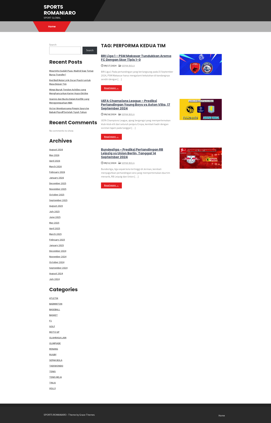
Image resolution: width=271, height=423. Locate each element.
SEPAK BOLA (128, 65)
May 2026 (54, 155)
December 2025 (57, 183)
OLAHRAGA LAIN (57, 337)
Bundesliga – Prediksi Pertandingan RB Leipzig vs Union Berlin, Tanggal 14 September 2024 (132, 153)
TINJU (52, 382)
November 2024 (57, 256)
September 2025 (58, 200)
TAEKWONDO (56, 365)
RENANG (53, 349)
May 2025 (54, 222)
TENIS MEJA (55, 377)
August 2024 (56, 273)
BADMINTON (55, 303)
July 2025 (54, 211)
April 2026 (54, 160)
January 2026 (56, 177)
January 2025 (56, 245)
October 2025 (56, 194)
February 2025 (57, 239)
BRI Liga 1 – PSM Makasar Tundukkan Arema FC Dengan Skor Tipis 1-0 (136, 58)
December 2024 (57, 251)
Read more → (111, 88)
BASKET (53, 315)
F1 (50, 320)
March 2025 (55, 234)
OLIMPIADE (55, 343)
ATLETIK (53, 298)
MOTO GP (54, 332)
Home (52, 26)
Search (52, 44)
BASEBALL (54, 309)
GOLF (52, 326)
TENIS (52, 371)
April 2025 (54, 228)
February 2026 (57, 172)
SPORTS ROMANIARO (60, 9)
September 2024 (58, 267)
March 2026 (55, 166)
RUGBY (52, 354)
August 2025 (56, 206)
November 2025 (57, 189)
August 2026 (56, 149)
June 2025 (55, 217)
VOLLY (52, 388)
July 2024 (54, 279)
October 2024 (56, 262)
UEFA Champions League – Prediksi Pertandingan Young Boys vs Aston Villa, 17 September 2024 (135, 104)
